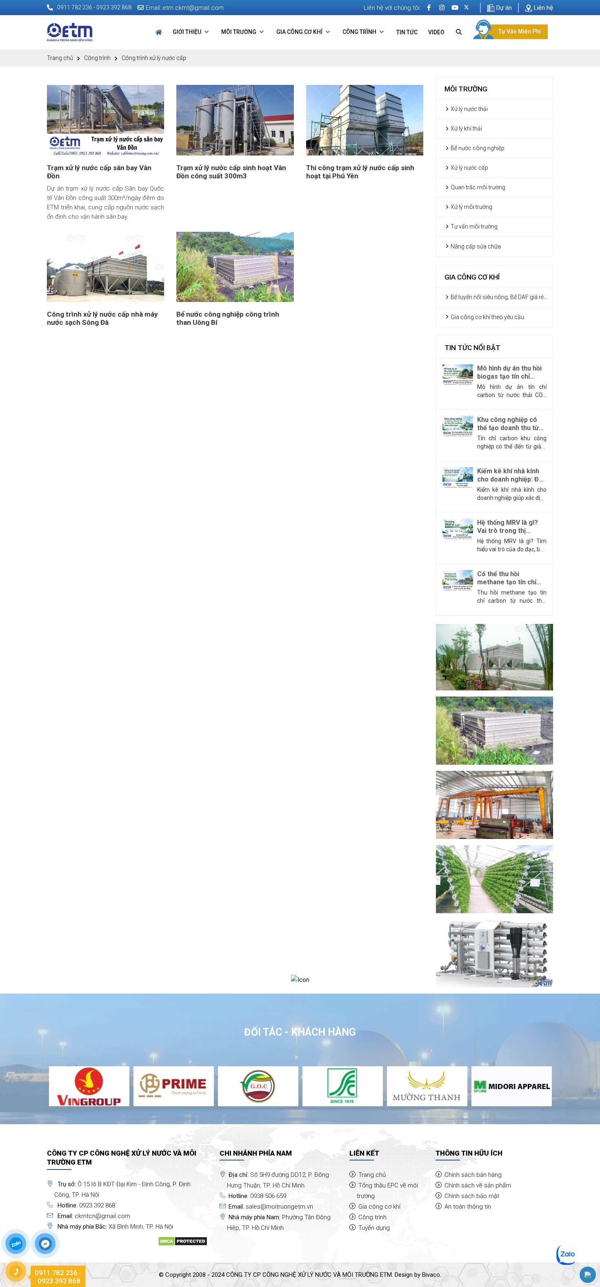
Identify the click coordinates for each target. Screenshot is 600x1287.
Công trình (360, 32)
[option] (89, 1086)
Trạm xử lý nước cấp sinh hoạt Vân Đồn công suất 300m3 (231, 172)
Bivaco (431, 1274)
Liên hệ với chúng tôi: (392, 7)
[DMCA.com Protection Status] (182, 1241)
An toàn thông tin (467, 1206)
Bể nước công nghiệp (476, 148)
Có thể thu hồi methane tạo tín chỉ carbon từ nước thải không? (507, 578)
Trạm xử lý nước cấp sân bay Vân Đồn (99, 172)
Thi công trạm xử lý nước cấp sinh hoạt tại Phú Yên (360, 172)
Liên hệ (542, 7)
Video (436, 32)
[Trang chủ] (158, 32)
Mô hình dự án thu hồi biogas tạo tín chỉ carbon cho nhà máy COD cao (509, 372)
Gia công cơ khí (300, 32)
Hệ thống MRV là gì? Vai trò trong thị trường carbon (507, 527)
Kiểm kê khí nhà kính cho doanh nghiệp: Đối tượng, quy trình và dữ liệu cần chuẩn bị (510, 475)
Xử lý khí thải (465, 128)
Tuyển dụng (374, 1228)
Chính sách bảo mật (471, 1196)
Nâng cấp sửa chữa (475, 246)
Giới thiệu (187, 32)
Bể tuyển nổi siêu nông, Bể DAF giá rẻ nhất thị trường (494, 298)
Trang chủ (60, 58)
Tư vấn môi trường (473, 226)
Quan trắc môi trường (477, 187)
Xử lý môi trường (470, 207)
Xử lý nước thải (468, 109)
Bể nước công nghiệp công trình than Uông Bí (227, 318)
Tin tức (407, 32)
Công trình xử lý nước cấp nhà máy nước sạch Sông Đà (102, 318)
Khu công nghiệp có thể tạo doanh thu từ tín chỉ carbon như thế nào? (510, 424)
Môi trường (239, 32)
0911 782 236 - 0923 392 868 (94, 7)
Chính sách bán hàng (473, 1174)
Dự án (503, 7)
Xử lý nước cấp (468, 167)
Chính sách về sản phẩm (477, 1185)
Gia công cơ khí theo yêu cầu (486, 317)
